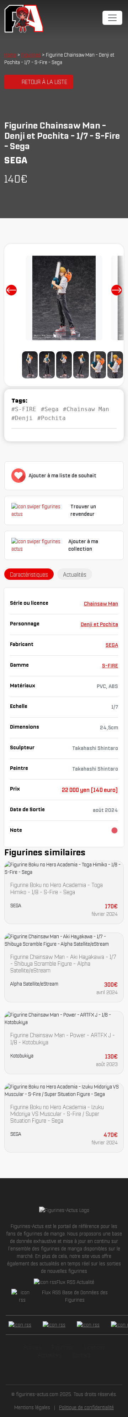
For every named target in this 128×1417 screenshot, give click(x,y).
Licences (94, 1347)
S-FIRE (110, 665)
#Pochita (51, 418)
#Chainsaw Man (86, 409)
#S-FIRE (23, 409)
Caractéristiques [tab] (29, 574)
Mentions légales (32, 1407)
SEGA (112, 645)
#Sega (50, 409)
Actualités (49, 1355)
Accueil (32, 1347)
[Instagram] (88, 1325)
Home (10, 55)
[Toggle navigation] (112, 18)
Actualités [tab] (74, 574)
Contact (82, 1355)
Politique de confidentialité (86, 1407)
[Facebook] (20, 1325)
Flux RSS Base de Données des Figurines (75, 1296)
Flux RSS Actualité (75, 1282)
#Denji (22, 418)
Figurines (31, 55)
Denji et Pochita (99, 624)
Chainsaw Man (101, 603)
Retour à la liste (44, 81)
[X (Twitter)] (54, 1325)
